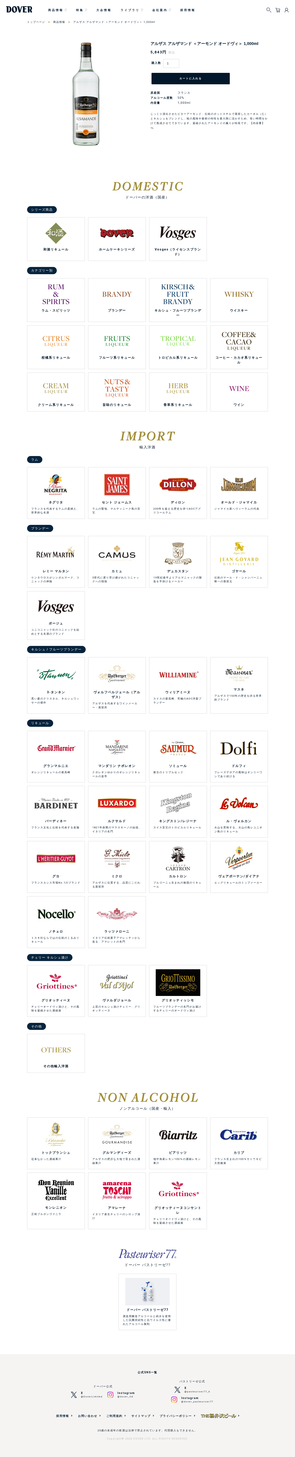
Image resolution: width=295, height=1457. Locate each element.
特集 (80, 10)
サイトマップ (141, 1415)
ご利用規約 (114, 1415)
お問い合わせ (87, 1415)
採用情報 (187, 10)
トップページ (36, 21)
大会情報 (104, 10)
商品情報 (55, 10)
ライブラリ (130, 10)
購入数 (156, 62)
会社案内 (160, 10)
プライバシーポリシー (176, 1415)
